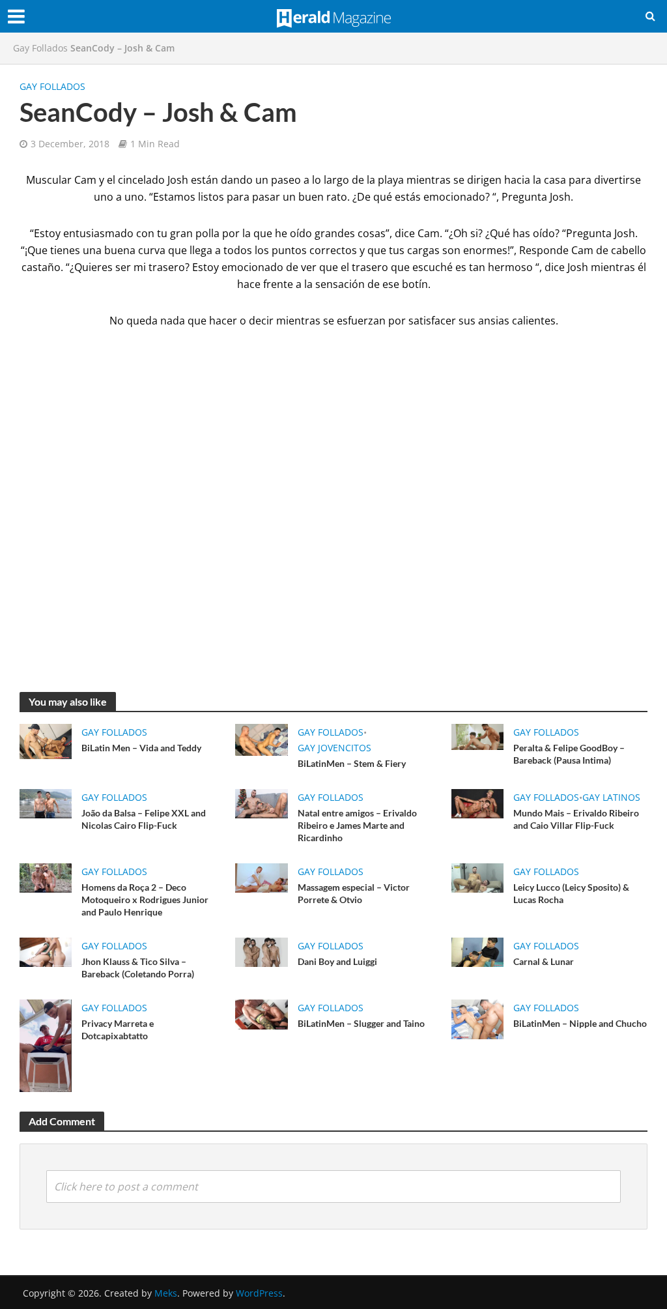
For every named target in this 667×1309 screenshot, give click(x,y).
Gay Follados (40, 48)
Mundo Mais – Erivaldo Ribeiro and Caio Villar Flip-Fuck (576, 819)
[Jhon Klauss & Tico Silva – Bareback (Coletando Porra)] (46, 951)
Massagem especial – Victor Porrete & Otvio (354, 893)
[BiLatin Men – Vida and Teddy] (46, 740)
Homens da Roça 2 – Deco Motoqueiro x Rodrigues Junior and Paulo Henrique (144, 899)
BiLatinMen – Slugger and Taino (361, 1023)
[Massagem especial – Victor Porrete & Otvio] (261, 877)
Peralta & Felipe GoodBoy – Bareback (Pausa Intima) (569, 754)
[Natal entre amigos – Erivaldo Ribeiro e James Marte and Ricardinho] (261, 803)
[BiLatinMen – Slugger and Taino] (261, 1013)
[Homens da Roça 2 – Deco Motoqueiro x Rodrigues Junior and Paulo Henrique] (46, 877)
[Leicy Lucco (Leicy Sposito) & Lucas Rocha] (477, 877)
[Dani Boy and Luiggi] (261, 951)
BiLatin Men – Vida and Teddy (141, 747)
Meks (165, 1293)
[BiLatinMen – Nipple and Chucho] (477, 1018)
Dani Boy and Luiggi (337, 961)
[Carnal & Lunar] (477, 951)
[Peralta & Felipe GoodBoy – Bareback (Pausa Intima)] (477, 735)
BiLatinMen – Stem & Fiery (352, 763)
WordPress (259, 1293)
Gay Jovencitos (334, 747)
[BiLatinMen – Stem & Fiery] (261, 739)
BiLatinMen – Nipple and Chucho (580, 1023)
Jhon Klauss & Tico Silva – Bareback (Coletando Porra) (137, 967)
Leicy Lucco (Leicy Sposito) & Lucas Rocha (571, 893)
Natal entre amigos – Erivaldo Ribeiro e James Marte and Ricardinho (357, 825)
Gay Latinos (611, 797)
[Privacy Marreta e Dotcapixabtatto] (46, 1045)
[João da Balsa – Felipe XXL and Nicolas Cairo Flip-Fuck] (46, 803)
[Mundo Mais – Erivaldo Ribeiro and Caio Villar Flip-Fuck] (477, 803)
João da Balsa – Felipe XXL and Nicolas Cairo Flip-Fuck (143, 819)
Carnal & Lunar (543, 961)
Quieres (93, 267)
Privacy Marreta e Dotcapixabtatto (117, 1029)
